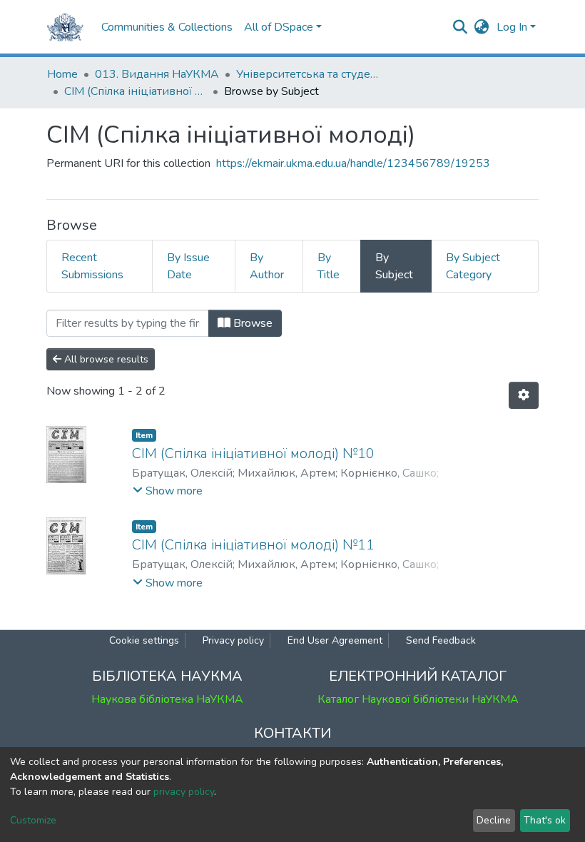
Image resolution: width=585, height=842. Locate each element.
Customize (33, 820)
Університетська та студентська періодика (307, 74)
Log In (512, 27)
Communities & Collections (167, 27)
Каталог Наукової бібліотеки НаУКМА (418, 699)
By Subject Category (473, 266)
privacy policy (183, 791)
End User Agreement (335, 640)
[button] (482, 27)
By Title (328, 266)
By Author (267, 266)
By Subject (394, 266)
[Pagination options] (524, 395)
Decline (494, 820)
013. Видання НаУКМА (157, 74)
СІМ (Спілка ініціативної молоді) (135, 91)
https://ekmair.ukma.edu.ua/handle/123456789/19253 (353, 163)
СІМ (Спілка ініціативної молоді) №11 (253, 544)
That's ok (545, 820)
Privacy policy (233, 640)
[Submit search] (460, 27)
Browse (251, 323)
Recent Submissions (92, 266)
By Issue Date (188, 266)
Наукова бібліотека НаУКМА (167, 699)
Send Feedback (441, 640)
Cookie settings (144, 640)
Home (62, 74)
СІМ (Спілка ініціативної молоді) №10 (253, 453)
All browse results (104, 359)
